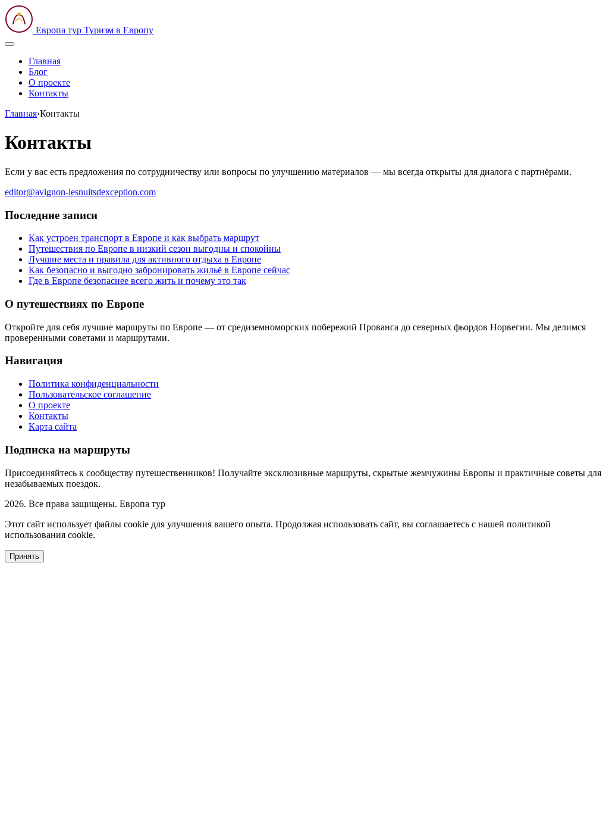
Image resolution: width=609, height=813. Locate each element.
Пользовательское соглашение (90, 394)
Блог (38, 72)
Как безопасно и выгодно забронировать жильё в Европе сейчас (159, 270)
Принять (24, 556)
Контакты (48, 93)
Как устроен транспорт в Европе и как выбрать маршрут (144, 238)
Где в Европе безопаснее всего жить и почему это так (137, 281)
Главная (45, 61)
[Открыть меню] (9, 44)
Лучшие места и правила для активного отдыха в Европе (145, 259)
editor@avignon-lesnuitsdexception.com (80, 192)
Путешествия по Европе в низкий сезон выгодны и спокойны (155, 248)
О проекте (49, 82)
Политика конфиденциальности (94, 384)
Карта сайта (53, 426)
